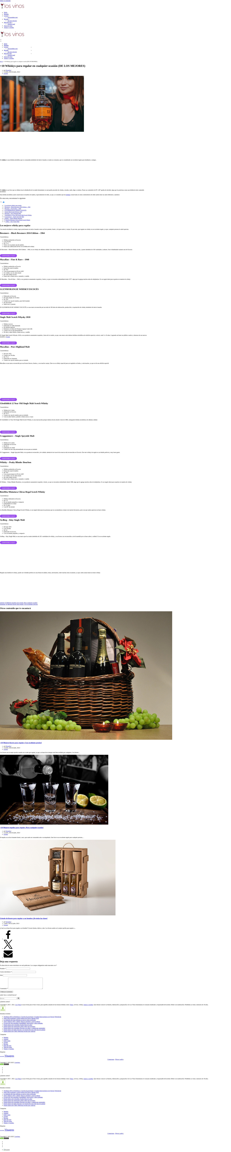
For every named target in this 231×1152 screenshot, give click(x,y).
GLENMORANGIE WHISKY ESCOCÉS (15, 210)
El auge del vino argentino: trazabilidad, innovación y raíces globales (23, 1023)
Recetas (6, 1044)
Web (1, 975)
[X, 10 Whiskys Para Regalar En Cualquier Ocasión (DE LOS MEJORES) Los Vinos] (8, 948)
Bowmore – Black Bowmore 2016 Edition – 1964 (17, 207)
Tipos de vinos (8, 26)
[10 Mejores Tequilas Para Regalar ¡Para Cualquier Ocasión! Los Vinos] (54, 824)
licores (8, 337)
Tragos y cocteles (9, 27)
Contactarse (110, 1059)
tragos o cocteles (88, 1004)
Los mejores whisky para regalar (13, 205)
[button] (12, 22)
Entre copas (7, 1041)
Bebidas (6, 14)
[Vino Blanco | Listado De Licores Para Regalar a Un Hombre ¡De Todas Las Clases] (58, 915)
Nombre (3, 968)
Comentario (4, 988)
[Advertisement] (75, 144)
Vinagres (9, 1055)
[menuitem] (7, 1149)
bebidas (68, 195)
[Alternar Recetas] (31, 50)
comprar (6, 1039)
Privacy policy (119, 1059)
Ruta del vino (7, 1045)
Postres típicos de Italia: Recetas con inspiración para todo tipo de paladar (24, 1030)
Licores (6, 73)
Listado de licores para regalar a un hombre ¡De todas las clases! (23, 918)
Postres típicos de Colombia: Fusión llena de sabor (18, 1025)
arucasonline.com (13, 17)
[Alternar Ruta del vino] (31, 53)
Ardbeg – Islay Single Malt (12, 221)
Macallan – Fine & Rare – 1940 (13, 208)
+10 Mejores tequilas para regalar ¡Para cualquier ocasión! (21, 828)
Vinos (71, 1004)
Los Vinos (18, 1004)
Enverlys (8, 70)
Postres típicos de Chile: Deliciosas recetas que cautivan (19, 1031)
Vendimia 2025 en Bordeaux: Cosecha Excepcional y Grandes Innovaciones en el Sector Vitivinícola (32, 1017)
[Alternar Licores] (31, 47)
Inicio (5, 12)
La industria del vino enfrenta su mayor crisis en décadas (20, 1020)
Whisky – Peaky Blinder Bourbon (13, 218)
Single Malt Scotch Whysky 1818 (13, 212)
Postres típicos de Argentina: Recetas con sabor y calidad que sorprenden (24, 1028)
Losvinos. (17, 1062)
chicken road (11, 24)
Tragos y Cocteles (9, 1049)
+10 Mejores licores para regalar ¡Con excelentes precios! (21, 743)
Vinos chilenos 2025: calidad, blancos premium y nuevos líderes (22, 1021)
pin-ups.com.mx (12, 21)
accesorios (2, 1056)
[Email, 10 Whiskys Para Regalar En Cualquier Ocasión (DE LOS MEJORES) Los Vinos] (8, 957)
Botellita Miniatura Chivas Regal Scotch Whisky (18, 220)
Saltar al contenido (5, 1)
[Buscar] (18, 998)
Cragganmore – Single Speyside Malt (14, 217)
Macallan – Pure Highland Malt (13, 213)
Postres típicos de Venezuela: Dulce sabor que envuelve (19, 1026)
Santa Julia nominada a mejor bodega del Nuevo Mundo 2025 (21, 1018)
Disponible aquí (8, 255)
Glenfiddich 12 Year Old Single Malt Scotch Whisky (18, 215)
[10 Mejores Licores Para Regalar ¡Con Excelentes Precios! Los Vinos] (86, 739)
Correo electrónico (6, 972)
